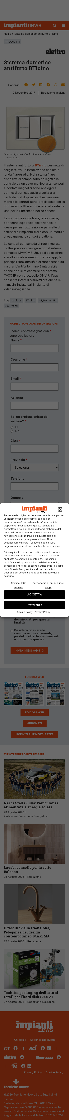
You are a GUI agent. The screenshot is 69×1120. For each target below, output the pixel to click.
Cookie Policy (25, 611)
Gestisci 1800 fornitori (18, 585)
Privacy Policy (42, 611)
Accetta (34, 594)
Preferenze (34, 605)
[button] (60, 509)
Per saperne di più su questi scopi (48, 585)
